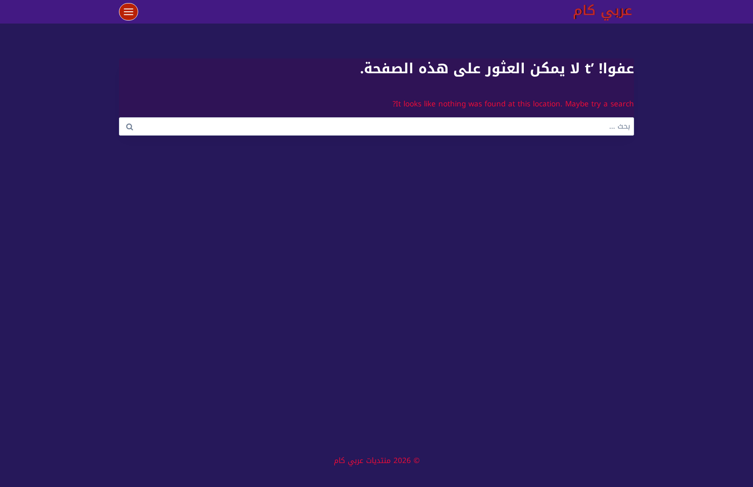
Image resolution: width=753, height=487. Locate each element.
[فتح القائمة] (129, 11)
